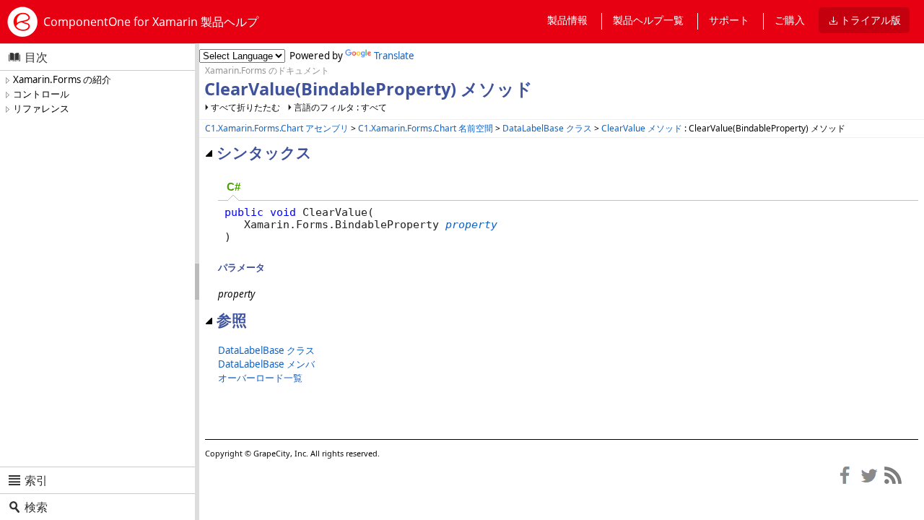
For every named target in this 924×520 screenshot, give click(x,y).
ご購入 (790, 20)
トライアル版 (870, 20)
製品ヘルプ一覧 (648, 20)
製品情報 (567, 20)
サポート (729, 20)
